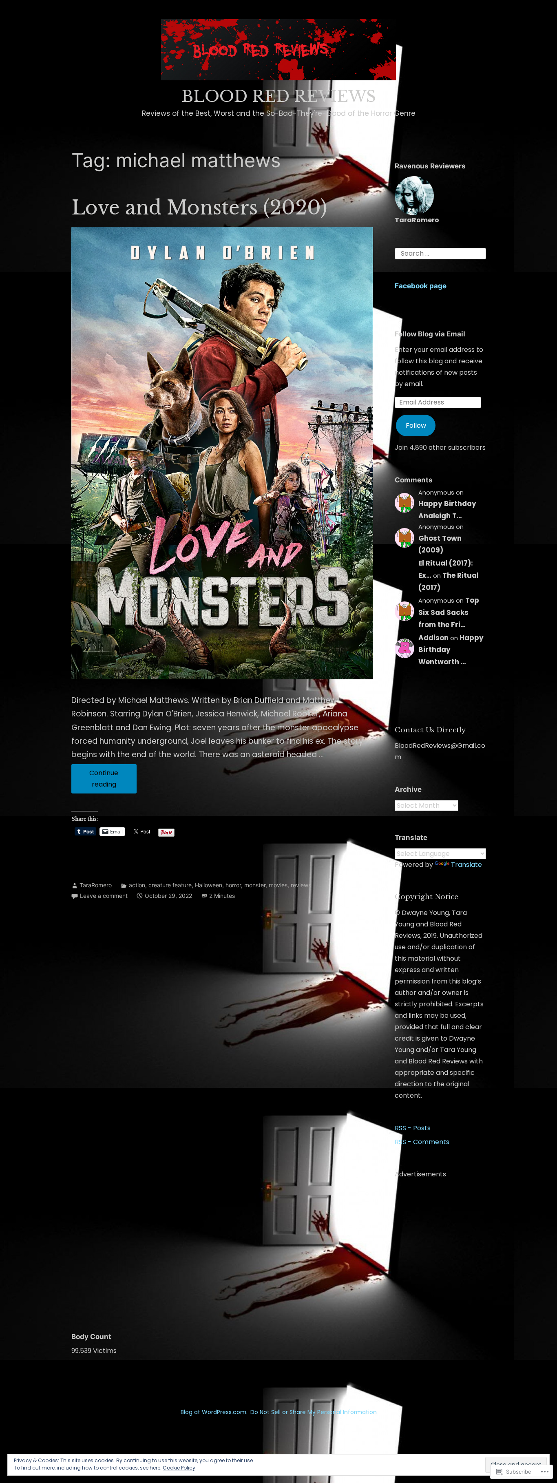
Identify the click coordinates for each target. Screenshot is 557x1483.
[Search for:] (440, 253)
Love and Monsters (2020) (199, 208)
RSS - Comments (422, 1142)
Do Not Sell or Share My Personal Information (313, 1412)
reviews (301, 885)
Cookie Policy (179, 1467)
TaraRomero (96, 885)
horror (233, 885)
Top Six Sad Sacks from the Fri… (448, 612)
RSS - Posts (413, 1128)
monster (254, 885)
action (137, 885)
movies (278, 885)
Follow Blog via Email (430, 334)
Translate (466, 864)
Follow (416, 425)
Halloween (208, 885)
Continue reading (95, 780)
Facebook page (420, 286)
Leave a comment (104, 895)
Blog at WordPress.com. (214, 1412)
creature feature (170, 885)
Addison (433, 638)
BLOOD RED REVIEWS (278, 96)
